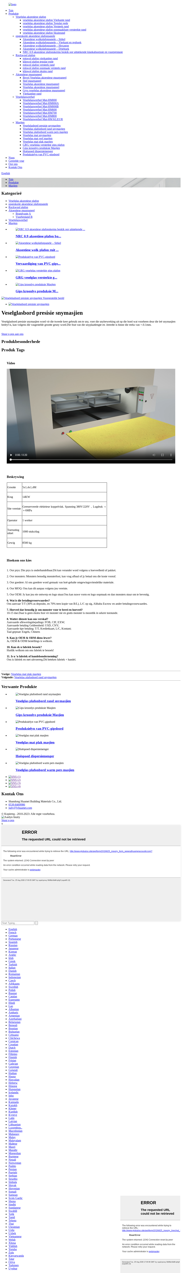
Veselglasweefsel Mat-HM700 (40, 112)
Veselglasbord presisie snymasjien (42, 125)
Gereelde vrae (16, 160)
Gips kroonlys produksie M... (37, 291)
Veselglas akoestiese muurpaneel (41, 84)
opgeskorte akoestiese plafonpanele (35, 36)
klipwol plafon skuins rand (38, 71)
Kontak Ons (15, 167)
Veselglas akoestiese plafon (31, 16)
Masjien (20, 122)
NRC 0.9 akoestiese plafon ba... (38, 236)
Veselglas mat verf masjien (37, 138)
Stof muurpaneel (32, 80)
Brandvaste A (23, 213)
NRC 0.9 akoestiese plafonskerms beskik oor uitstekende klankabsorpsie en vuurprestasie (73, 52)
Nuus (12, 157)
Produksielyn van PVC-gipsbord (41, 154)
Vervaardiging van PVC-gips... (38, 263)
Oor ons (13, 164)
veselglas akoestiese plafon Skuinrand (44, 32)
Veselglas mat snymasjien (37, 135)
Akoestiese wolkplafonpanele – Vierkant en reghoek (52, 42)
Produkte (14, 13)
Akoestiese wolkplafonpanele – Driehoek (46, 48)
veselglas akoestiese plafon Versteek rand (46, 26)
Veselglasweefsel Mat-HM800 (40, 116)
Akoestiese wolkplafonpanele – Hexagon (46, 45)
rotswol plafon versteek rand (39, 64)
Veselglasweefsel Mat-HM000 (40, 100)
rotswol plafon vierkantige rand (40, 58)
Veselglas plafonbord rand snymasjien (44, 128)
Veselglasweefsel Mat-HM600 (40, 109)
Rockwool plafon (25, 55)
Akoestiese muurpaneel (29, 74)
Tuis (11, 10)
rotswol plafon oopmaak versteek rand (44, 68)
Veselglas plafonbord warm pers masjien (45, 132)
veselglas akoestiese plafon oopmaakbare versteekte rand (54, 29)
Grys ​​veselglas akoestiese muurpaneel (44, 90)
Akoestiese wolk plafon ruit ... (37, 250)
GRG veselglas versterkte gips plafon (44, 144)
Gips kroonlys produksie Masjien (41, 148)
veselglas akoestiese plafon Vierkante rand (46, 20)
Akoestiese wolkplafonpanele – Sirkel (44, 39)
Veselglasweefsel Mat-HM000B (41, 106)
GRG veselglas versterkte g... (36, 277)
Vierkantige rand (32, 93)
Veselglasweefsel (25, 96)
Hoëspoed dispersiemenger (38, 151)
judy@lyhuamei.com (20, 807)
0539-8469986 (17, 804)
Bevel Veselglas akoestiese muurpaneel (44, 77)
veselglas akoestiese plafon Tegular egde (45, 23)
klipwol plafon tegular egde (38, 61)
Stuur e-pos (7, 820)
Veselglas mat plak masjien (38, 141)
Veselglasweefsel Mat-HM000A (41, 103)
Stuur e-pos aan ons (12, 333)
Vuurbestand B (24, 216)
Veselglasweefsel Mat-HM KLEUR (43, 119)
